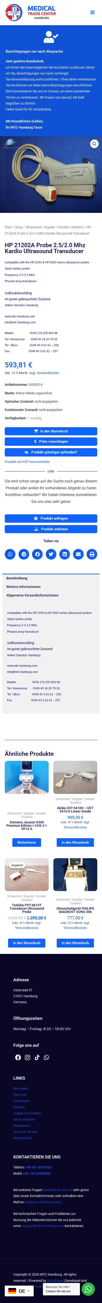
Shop (19, 227)
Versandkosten (48, 373)
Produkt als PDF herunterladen (27, 462)
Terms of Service (25, 1132)
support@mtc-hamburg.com (43, 1226)
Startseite (20, 1088)
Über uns (19, 1095)
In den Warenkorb (54, 431)
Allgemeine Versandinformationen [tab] (32, 595)
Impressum (21, 1126)
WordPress (55, 1281)
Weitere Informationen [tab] (23, 587)
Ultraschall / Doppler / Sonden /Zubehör (54, 227)
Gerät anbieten (24, 1119)
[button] (94, 144)
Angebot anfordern (27, 1113)
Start (8, 227)
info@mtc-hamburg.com (43, 1202)
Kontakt (19, 1107)
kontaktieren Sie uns (58, 1190)
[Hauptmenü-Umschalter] (92, 12)
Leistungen (21, 1101)
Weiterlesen (26, 842)
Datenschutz (22, 1138)
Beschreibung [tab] (16, 578)
